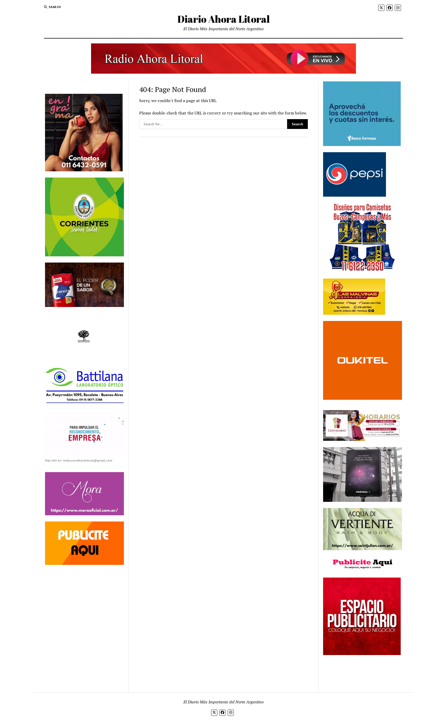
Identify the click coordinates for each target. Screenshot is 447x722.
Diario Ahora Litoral (223, 19)
